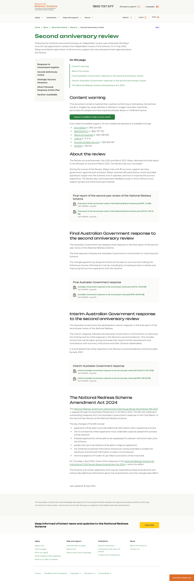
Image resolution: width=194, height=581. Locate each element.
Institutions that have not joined (109, 550)
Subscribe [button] (152, 525)
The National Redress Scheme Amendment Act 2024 (98, 85)
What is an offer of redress (46, 559)
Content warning (80, 66)
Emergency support (128, 7)
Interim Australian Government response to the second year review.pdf (114, 378)
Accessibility (105, 573)
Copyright (75, 573)
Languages (150, 7)
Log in (141, 17)
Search (126, 17)
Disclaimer (89, 573)
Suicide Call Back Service (87, 142)
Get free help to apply (76, 546)
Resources (71, 549)
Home (37, 27)
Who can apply (41, 552)
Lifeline (78, 138)
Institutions (51, 18)
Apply (38, 18)
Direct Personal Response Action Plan (48, 88)
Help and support (71, 18)
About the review (80, 71)
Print (154, 17)
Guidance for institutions (109, 555)
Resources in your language (79, 552)
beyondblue (81, 127)
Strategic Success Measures (46, 81)
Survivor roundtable (47, 95)
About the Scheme (59, 27)
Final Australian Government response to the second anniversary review (107, 76)
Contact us (134, 549)
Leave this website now (181, 578)
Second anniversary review (47, 73)
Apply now (39, 546)
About (88, 18)
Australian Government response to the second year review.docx (112, 287)
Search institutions (106, 546)
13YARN (78, 146)
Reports (73, 27)
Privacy (38, 573)
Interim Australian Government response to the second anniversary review (109, 80)
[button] (157, 27)
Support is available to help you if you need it (92, 117)
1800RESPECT (82, 131)
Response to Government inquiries (48, 66)
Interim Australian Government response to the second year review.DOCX (116, 370)
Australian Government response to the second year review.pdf (111, 295)
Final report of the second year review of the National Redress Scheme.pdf (114, 203)
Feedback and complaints (55, 573)
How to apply (40, 549)
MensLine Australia (84, 135)
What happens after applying (48, 556)
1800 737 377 (103, 6)
